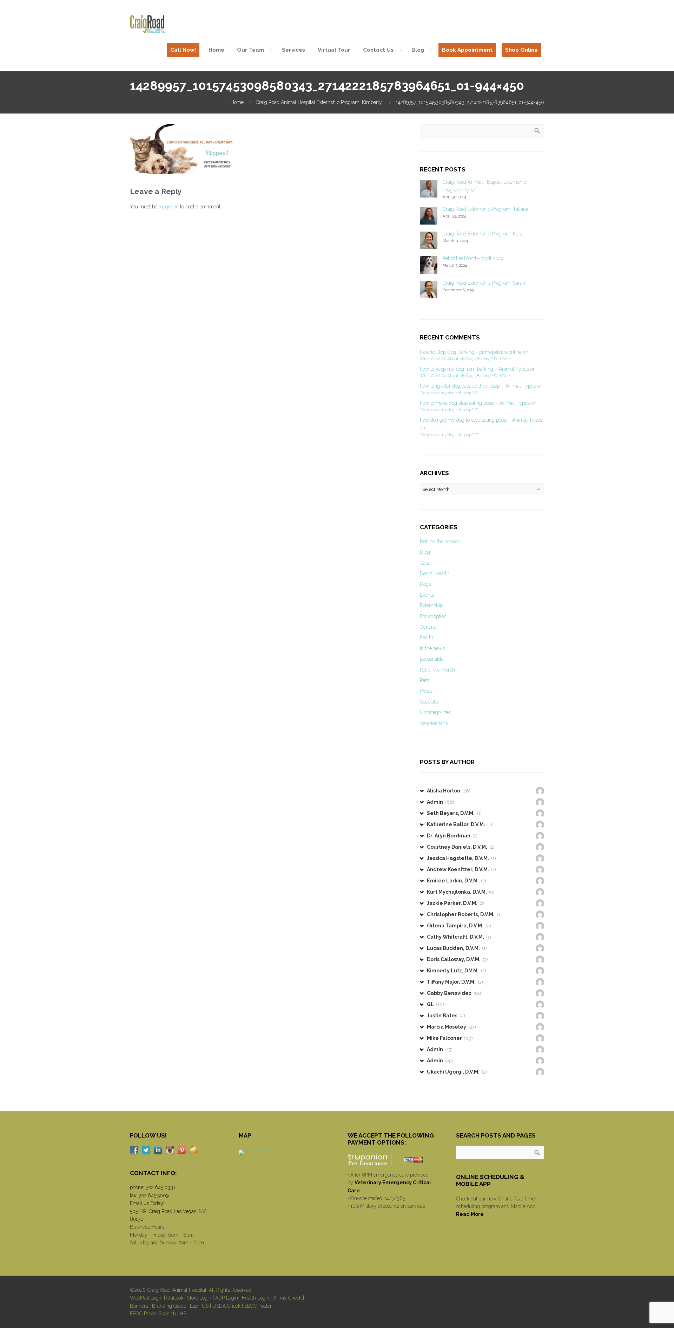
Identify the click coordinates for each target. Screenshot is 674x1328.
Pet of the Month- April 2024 (473, 258)
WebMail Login (146, 1298)
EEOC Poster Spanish (153, 1313)
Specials (429, 702)
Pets (424, 680)
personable (432, 659)
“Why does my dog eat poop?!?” (449, 392)
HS (183, 1313)
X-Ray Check (287, 1298)
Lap (194, 1306)
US (205, 1306)
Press (426, 691)
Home (237, 102)
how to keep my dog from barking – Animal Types (474, 369)
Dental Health (434, 573)
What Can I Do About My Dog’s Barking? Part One (465, 358)
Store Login (199, 1298)
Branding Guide (169, 1306)
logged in (169, 206)
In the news (432, 648)
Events (427, 595)
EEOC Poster (258, 1306)
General (428, 627)
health (426, 637)
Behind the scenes (440, 541)
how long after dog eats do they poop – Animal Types (478, 386)
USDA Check (226, 1306)
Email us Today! (147, 1203)
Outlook (174, 1298)
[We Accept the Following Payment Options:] (392, 1159)
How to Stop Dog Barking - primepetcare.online (471, 352)
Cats (424, 563)
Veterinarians (434, 723)
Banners (139, 1306)
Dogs (425, 584)
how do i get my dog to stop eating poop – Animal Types (481, 420)
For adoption (433, 616)
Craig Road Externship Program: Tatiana (485, 209)
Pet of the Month (437, 670)
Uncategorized (435, 712)
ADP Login (226, 1298)
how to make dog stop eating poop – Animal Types (475, 403)
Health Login (255, 1298)
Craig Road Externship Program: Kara (483, 234)
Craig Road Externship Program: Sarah (484, 283)
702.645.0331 (160, 1187)
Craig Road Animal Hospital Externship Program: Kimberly (319, 102)
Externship (431, 605)
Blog (425, 552)
